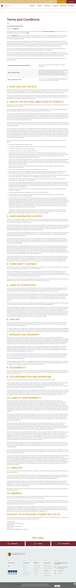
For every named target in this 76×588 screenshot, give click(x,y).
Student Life (63, 5)
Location (39, 543)
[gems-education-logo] (12, 572)
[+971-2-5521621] (55, 574)
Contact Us (35, 574)
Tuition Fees (36, 570)
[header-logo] (6, 5)
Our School (25, 565)
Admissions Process (37, 565)
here (43, 66)
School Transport (47, 573)
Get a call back (62, 1)
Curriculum (55, 5)
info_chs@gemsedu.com (61, 570)
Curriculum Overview (47, 565)
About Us (32, 5)
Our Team (24, 570)
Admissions (47, 5)
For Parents (71, 5)
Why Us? (40, 5)
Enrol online (71, 1)
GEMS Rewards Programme (46, 571)
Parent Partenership (47, 575)
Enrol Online (65, 543)
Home (2, 10)
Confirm (57, 586)
